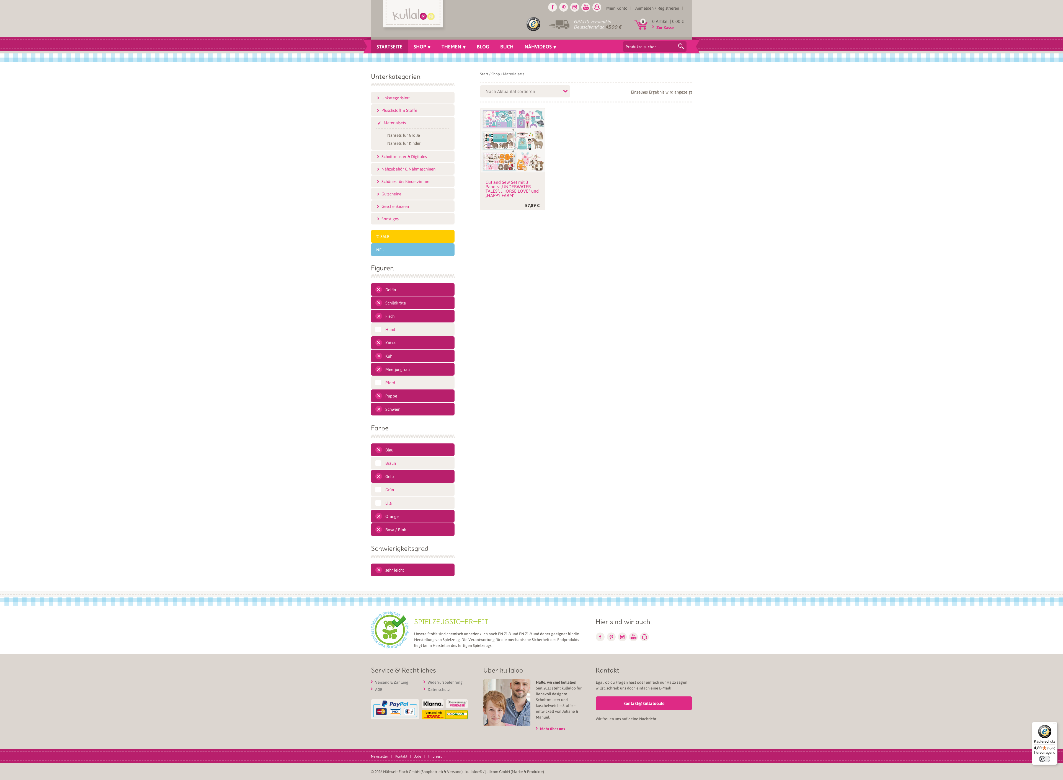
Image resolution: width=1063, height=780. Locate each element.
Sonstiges (390, 218)
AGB (378, 689)
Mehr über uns (552, 728)
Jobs (417, 756)
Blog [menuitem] (483, 46)
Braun (390, 463)
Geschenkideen (395, 206)
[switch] (1044, 759)
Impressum (436, 756)
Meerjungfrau (397, 369)
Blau (389, 450)
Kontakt (401, 756)
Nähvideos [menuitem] (538, 46)
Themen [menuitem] (451, 46)
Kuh (388, 356)
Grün (389, 489)
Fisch (389, 316)
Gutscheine (391, 194)
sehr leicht (394, 570)
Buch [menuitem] (507, 46)
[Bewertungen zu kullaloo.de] (533, 25)
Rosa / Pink (395, 529)
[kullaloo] (414, 16)
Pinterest (563, 7)
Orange (392, 516)
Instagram (574, 7)
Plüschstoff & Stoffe (399, 110)
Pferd (390, 382)
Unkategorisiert (395, 97)
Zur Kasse (665, 27)
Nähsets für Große (403, 134)
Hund (390, 329)
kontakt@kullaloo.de (644, 703)
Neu (380, 249)
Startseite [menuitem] (389, 46)
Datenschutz (439, 689)
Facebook (552, 7)
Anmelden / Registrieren (657, 8)
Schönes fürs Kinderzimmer (406, 181)
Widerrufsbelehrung (445, 682)
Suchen (681, 46)
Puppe (391, 396)
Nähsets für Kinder (403, 142)
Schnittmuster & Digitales (404, 156)
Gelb (389, 476)
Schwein (392, 409)
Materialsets (395, 122)
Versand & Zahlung (391, 682)
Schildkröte (395, 303)
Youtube (585, 7)
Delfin (390, 289)
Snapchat (596, 7)
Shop (495, 73)
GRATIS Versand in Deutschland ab (597, 24)
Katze (390, 342)
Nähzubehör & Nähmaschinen (408, 169)
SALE (384, 236)
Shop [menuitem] (420, 46)
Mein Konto (617, 8)
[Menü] (1054, 725)
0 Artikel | (668, 21)
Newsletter (379, 756)
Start (484, 73)
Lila (388, 503)
